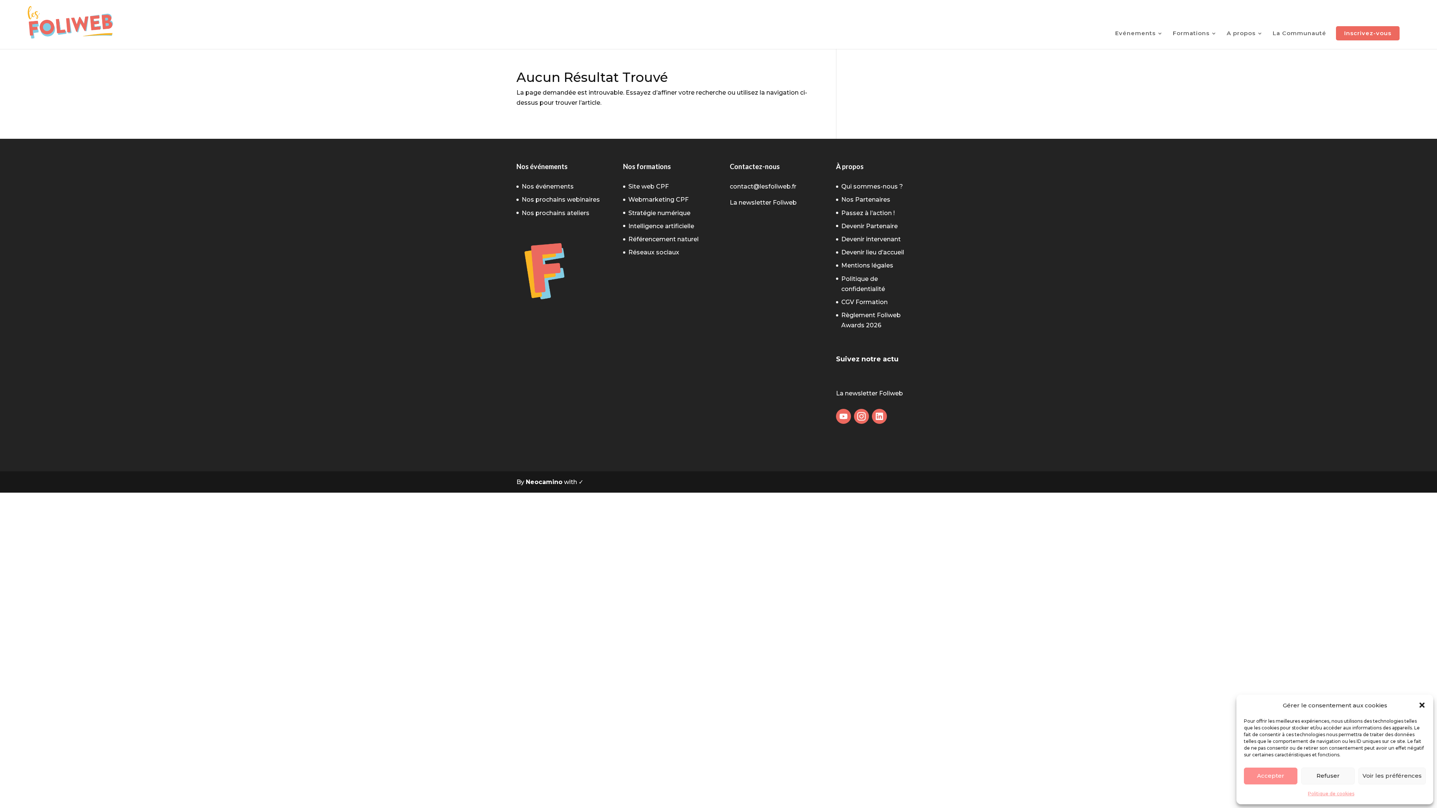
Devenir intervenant (871, 239)
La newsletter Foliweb (763, 202)
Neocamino (544, 482)
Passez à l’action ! (868, 213)
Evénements (1135, 34)
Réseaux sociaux (653, 252)
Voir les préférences (1392, 775)
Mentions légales (867, 265)
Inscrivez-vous (1367, 33)
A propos (1241, 34)
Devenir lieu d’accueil (872, 252)
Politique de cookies (1331, 793)
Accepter (1270, 775)
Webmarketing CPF (658, 199)
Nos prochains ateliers (555, 213)
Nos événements (548, 186)
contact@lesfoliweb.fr (763, 186)
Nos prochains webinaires (561, 199)
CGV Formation (864, 302)
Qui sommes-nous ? (872, 186)
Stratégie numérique (659, 213)
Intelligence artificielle (661, 226)
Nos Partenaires (865, 199)
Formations (1191, 34)
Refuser (1328, 775)
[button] (1422, 705)
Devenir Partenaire (869, 226)
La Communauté (1299, 34)
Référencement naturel (663, 239)
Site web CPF (648, 186)
